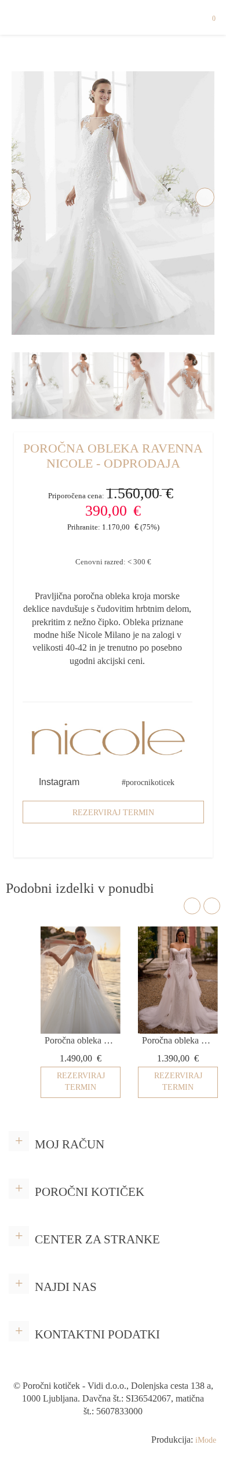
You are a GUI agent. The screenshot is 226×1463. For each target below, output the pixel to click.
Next (204, 197)
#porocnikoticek (148, 782)
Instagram (58, 782)
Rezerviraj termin (113, 812)
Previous (21, 197)
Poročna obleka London (178, 1040)
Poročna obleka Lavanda (80, 1040)
